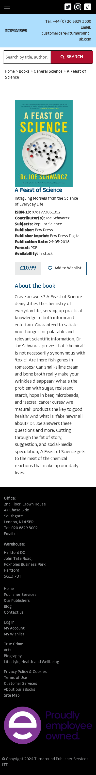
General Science (49, 72)
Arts (7, 650)
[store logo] (16, 30)
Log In (9, 623)
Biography (13, 656)
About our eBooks (19, 690)
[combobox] (27, 57)
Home (10, 72)
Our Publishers (17, 601)
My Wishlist (14, 634)
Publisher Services (20, 595)
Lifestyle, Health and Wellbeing (31, 662)
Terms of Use (15, 678)
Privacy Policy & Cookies (25, 672)
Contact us (14, 613)
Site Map (12, 696)
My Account (14, 628)
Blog (8, 607)
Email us (11, 534)
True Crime (13, 644)
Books (25, 72)
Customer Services (20, 684)
